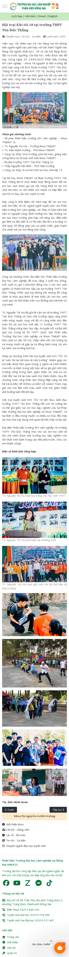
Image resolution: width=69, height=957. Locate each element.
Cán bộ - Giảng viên (17, 829)
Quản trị (12, 953)
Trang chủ (13, 937)
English (53, 16)
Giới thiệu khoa (15, 824)
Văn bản (30, 16)
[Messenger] (38, 883)
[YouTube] (17, 883)
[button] (59, 947)
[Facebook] (6, 883)
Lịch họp (17, 16)
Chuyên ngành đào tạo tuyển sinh (26, 846)
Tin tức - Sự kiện (31, 36)
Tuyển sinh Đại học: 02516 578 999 (28, 915)
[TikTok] (49, 883)
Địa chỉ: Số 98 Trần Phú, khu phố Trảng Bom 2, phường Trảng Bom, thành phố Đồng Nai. (32, 902)
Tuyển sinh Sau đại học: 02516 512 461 (30, 920)
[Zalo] (28, 883)
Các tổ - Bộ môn (15, 835)
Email (42, 16)
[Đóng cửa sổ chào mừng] (51, 941)
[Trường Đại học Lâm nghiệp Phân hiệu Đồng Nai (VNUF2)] (34, 6)
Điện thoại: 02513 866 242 (23, 909)
